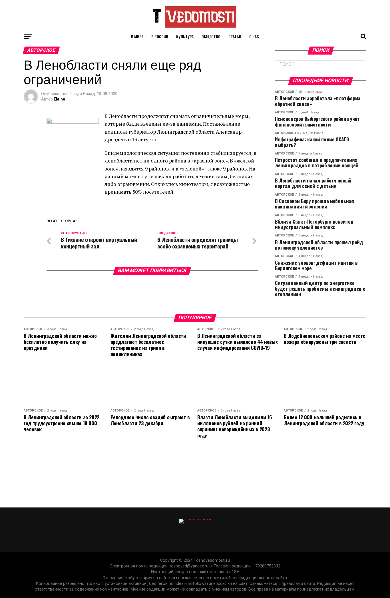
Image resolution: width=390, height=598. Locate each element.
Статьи (234, 36)
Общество (211, 36)
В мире (137, 36)
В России (159, 36)
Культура (185, 36)
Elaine (59, 99)
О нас (254, 36)
